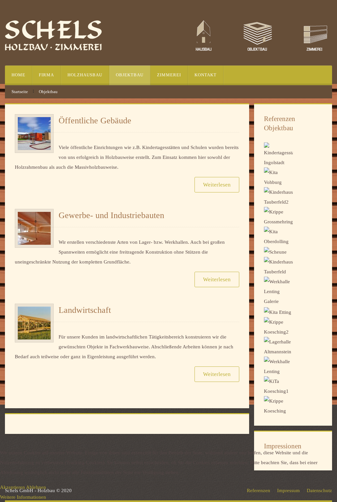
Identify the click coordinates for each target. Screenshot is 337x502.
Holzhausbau (84, 74)
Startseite (20, 91)
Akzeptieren (12, 487)
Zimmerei (169, 74)
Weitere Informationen (23, 497)
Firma (46, 74)
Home (18, 74)
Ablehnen (36, 487)
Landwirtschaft (85, 310)
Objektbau (129, 74)
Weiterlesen (217, 185)
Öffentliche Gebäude (95, 120)
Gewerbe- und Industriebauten (111, 215)
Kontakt (205, 74)
